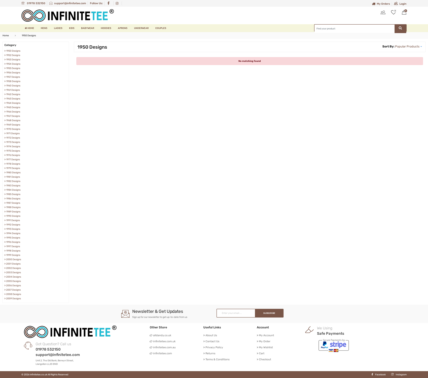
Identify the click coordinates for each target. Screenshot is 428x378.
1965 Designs (13, 107)
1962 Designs (13, 94)
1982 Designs (13, 181)
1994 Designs (13, 233)
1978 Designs (13, 163)
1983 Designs (13, 185)
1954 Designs (13, 63)
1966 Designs (13, 111)
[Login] (383, 13)
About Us (211, 335)
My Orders (383, 3)
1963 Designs (13, 98)
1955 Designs (13, 68)
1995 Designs (13, 237)
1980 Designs (13, 172)
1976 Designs (13, 155)
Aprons (122, 28)
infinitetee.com (162, 353)
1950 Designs (13, 50)
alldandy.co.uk (161, 335)
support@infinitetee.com (70, 3)
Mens (44, 28)
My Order (264, 341)
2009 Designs (13, 298)
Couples (160, 28)
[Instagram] (118, 3)
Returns (210, 353)
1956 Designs (13, 72)
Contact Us (212, 341)
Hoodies (106, 28)
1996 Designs (13, 242)
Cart (261, 353)
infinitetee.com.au (164, 347)
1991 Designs (13, 220)
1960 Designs (13, 85)
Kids (71, 28)
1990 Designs (13, 216)
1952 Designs (13, 55)
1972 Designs (13, 137)
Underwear (141, 28)
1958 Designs (13, 81)
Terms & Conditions (217, 359)
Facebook (380, 374)
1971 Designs (13, 133)
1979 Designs (13, 168)
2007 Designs (13, 289)
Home (30, 28)
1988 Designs (13, 207)
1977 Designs (13, 159)
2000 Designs (13, 259)
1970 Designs (13, 129)
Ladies (58, 28)
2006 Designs (13, 285)
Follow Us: (96, 3)
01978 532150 (35, 3)
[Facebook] (109, 3)
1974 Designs (13, 146)
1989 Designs (13, 211)
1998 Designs (13, 250)
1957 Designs (13, 77)
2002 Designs (13, 268)
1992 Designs (13, 224)
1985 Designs (13, 194)
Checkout (264, 359)
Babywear (87, 28)
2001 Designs (13, 263)
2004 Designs (13, 276)
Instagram (401, 374)
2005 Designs (13, 281)
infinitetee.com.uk (164, 341)
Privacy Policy (214, 347)
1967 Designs (13, 116)
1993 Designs (13, 229)
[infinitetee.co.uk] (67, 15)
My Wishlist (265, 347)
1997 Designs (13, 246)
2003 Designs (13, 272)
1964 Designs (13, 103)
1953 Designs (13, 59)
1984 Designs (13, 189)
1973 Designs (13, 142)
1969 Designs (13, 124)
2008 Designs (13, 294)
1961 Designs (13, 90)
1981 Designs (13, 176)
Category (10, 45)
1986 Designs (13, 198)
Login (402, 3)
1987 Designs (13, 203)
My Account (266, 335)
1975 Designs (13, 150)
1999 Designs (13, 255)
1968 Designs (13, 120)
